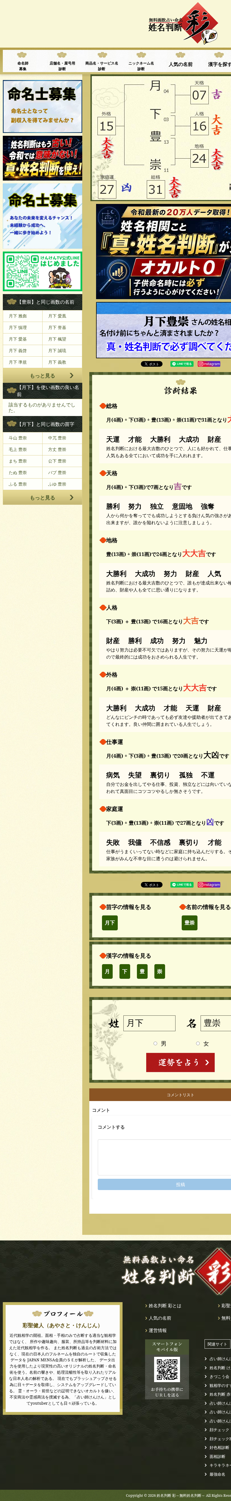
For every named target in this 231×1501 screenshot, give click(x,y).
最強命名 (217, 1474)
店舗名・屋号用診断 (62, 66)
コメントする (111, 1127)
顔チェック (219, 1429)
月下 (110, 923)
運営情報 (158, 1330)
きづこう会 (219, 1376)
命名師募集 (22, 66)
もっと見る (42, 375)
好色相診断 (219, 1447)
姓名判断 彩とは (165, 1305)
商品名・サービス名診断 (101, 66)
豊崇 (190, 923)
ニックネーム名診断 (141, 66)
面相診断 (217, 1456)
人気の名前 (181, 64)
